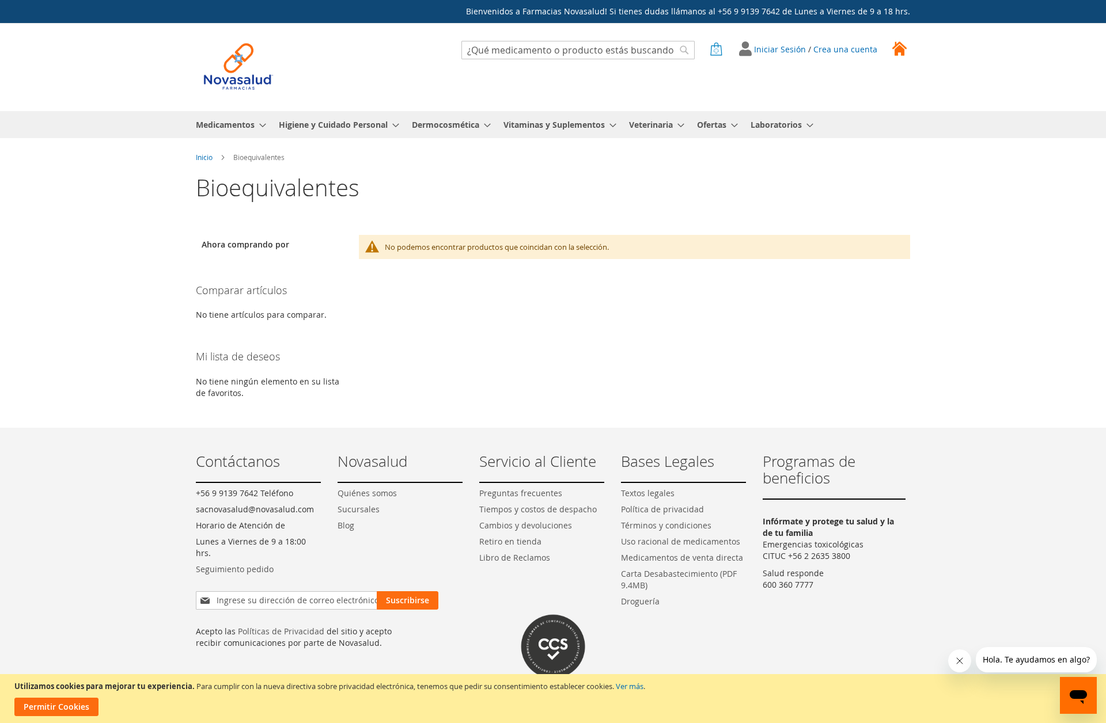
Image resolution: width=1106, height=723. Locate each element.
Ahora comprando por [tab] (245, 244)
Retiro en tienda (510, 541)
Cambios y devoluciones (525, 525)
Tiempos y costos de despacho (538, 509)
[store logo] (238, 66)
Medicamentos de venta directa (682, 557)
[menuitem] (227, 124)
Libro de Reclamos (514, 557)
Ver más (629, 686)
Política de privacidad (662, 509)
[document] (554, 698)
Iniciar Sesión (781, 49)
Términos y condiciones (666, 525)
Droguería (640, 601)
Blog (346, 525)
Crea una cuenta (845, 49)
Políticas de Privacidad (281, 631)
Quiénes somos (367, 493)
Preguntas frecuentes (520, 493)
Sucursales (359, 509)
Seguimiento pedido (235, 569)
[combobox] (578, 50)
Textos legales (648, 493)
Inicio (205, 157)
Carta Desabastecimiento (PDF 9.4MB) (679, 579)
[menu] (553, 124)
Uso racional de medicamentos (680, 541)
